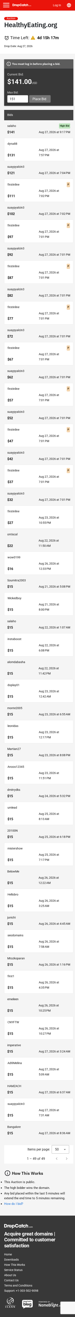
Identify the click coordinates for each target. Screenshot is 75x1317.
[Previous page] (57, 1159)
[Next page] (67, 1159)
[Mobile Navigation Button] (6, 5)
